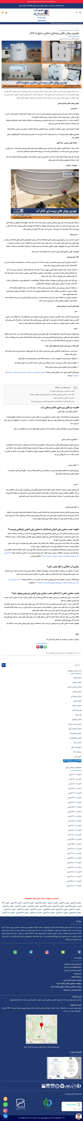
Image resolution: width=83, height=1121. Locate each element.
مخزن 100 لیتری (53, 903)
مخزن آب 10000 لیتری (74, 876)
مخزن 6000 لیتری (62, 912)
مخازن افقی (77, 677)
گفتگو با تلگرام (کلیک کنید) (72, 980)
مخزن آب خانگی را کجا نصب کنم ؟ (63, 398)
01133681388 (76, 977)
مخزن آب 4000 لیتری (74, 858)
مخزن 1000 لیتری (74, 909)
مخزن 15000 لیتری (22, 912)
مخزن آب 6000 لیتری (74, 867)
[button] (80, 12)
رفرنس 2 (70, 639)
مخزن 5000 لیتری (75, 912)
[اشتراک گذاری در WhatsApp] (45, 647)
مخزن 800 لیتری (8, 906)
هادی (60, 39)
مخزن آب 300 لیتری (74, 816)
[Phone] (5, 1116)
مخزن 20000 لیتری (8, 912)
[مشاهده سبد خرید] (3, 12)
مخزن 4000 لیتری (10, 909)
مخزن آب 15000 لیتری (74, 881)
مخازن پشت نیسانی (74, 724)
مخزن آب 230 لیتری (74, 802)
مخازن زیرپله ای (76, 696)
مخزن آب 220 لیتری (74, 797)
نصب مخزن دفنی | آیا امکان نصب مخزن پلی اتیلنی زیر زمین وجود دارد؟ (52, 401)
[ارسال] (4, 665)
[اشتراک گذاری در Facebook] (41, 647)
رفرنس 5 (50, 639)
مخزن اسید (77, 756)
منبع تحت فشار (76, 747)
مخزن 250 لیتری (70, 906)
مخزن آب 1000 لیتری (74, 834)
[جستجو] (75, 13)
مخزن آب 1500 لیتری (74, 844)
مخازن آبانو (77, 742)
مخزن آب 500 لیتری (74, 820)
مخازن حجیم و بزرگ (74, 728)
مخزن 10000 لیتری (36, 912)
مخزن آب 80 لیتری (75, 779)
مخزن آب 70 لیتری (75, 774)
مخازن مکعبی (77, 691)
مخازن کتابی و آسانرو (74, 687)
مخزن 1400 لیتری (61, 909)
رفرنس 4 (56, 639)
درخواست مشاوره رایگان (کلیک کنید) (69, 983)
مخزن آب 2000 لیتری (74, 848)
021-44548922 (75, 967)
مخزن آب (74, 30)
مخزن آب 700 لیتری (74, 825)
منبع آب (61, 30)
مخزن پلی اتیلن (67, 30)
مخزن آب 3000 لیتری (74, 853)
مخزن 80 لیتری (64, 903)
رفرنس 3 (63, 639)
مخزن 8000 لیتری (49, 912)
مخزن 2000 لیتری (36, 909)
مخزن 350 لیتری (45, 906)
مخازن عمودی (76, 682)
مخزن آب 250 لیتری (74, 807)
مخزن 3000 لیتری (23, 909)
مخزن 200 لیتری (28, 903)
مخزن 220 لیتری (16, 903)
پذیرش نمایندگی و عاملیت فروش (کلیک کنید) (66, 986)
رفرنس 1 (76, 639)
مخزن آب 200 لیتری (74, 793)
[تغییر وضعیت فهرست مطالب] (74, 388)
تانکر (78, 30)
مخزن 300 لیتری (58, 906)
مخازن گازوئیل (76, 719)
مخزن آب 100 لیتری (75, 783)
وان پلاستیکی (76, 710)
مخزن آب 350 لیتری (74, 811)
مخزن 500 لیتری (32, 906)
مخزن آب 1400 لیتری (74, 839)
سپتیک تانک (77, 752)
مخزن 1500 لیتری (49, 909)
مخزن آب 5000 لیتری (74, 862)
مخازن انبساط (76, 705)
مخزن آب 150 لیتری (74, 788)
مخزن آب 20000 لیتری (74, 885)
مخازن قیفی (77, 701)
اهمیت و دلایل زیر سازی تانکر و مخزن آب (61, 391)
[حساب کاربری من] (6, 12)
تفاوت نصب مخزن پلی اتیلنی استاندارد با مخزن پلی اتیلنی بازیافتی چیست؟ (52, 394)
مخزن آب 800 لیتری (74, 830)
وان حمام (78, 715)
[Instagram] (5, 1110)
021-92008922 (41, 18)
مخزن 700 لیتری (20, 906)
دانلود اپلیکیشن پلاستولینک (72, 990)
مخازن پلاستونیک (75, 733)
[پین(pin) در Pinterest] (38, 647)
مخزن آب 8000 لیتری (74, 871)
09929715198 (42, 21)
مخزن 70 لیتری (76, 903)
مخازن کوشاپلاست (75, 738)
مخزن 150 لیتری (40, 903)
